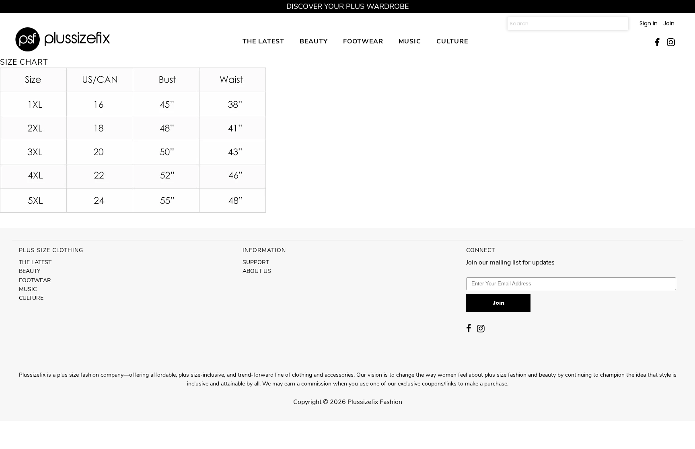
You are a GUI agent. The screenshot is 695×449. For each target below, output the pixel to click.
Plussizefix (363, 402)
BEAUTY (314, 41)
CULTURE (452, 41)
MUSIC (410, 41)
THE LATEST (263, 41)
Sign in (648, 23)
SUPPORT (256, 262)
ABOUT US (257, 271)
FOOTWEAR (363, 41)
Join (668, 23)
